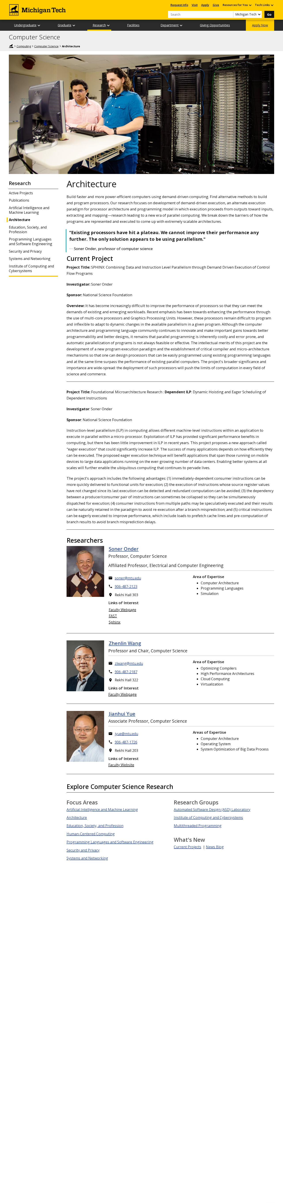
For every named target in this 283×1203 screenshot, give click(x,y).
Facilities (133, 25)
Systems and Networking (29, 258)
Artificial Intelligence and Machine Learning (29, 210)
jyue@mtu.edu (126, 733)
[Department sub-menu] (181, 25)
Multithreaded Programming (198, 825)
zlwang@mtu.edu (129, 663)
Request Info (179, 5)
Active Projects (21, 193)
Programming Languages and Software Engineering (30, 241)
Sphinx (114, 621)
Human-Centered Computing (91, 833)
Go (269, 14)
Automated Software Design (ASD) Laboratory (212, 809)
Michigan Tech (11, 46)
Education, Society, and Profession (28, 229)
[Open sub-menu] (250, 5)
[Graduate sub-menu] (74, 25)
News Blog (215, 846)
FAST (113, 615)
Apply (205, 5)
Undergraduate (25, 25)
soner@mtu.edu (128, 578)
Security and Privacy (25, 251)
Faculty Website (121, 764)
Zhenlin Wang (125, 643)
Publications (19, 200)
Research (99, 25)
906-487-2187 (126, 671)
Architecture (19, 220)
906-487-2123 (126, 586)
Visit (195, 5)
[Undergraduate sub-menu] (39, 25)
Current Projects (187, 846)
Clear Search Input (230, 14)
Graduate (64, 25)
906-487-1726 (126, 742)
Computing (24, 46)
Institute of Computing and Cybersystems (31, 268)
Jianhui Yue (122, 713)
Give (216, 5)
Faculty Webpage (122, 609)
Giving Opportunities (215, 25)
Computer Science (34, 37)
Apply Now (260, 25)
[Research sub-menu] (108, 25)
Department (170, 25)
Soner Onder (124, 549)
